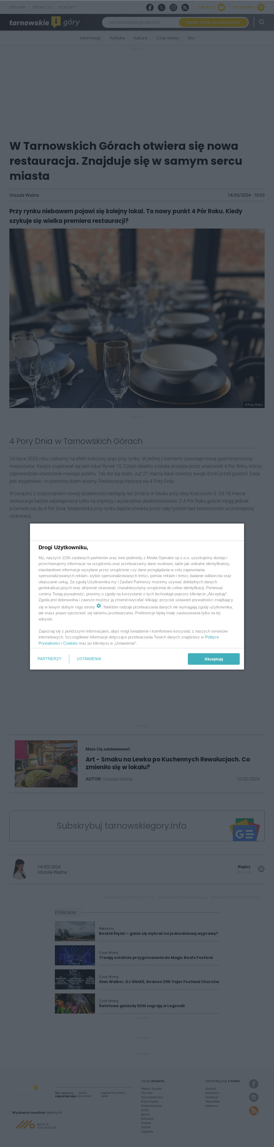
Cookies (70, 643)
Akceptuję (213, 659)
